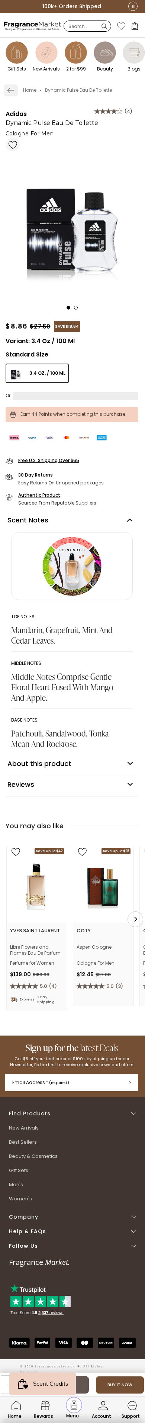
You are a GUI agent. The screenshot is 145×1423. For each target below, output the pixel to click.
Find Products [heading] (30, 1113)
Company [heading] (23, 1217)
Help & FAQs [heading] (27, 1231)
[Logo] (32, 26)
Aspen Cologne (94, 947)
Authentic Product (39, 495)
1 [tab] (70, 310)
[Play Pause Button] (133, 6)
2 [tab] (78, 310)
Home (29, 90)
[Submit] (130, 1082)
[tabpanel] (72, 218)
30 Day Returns (35, 475)
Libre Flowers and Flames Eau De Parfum (35, 950)
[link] (11, 90)
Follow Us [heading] (23, 1246)
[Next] (135, 919)
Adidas (16, 114)
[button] (135, 26)
